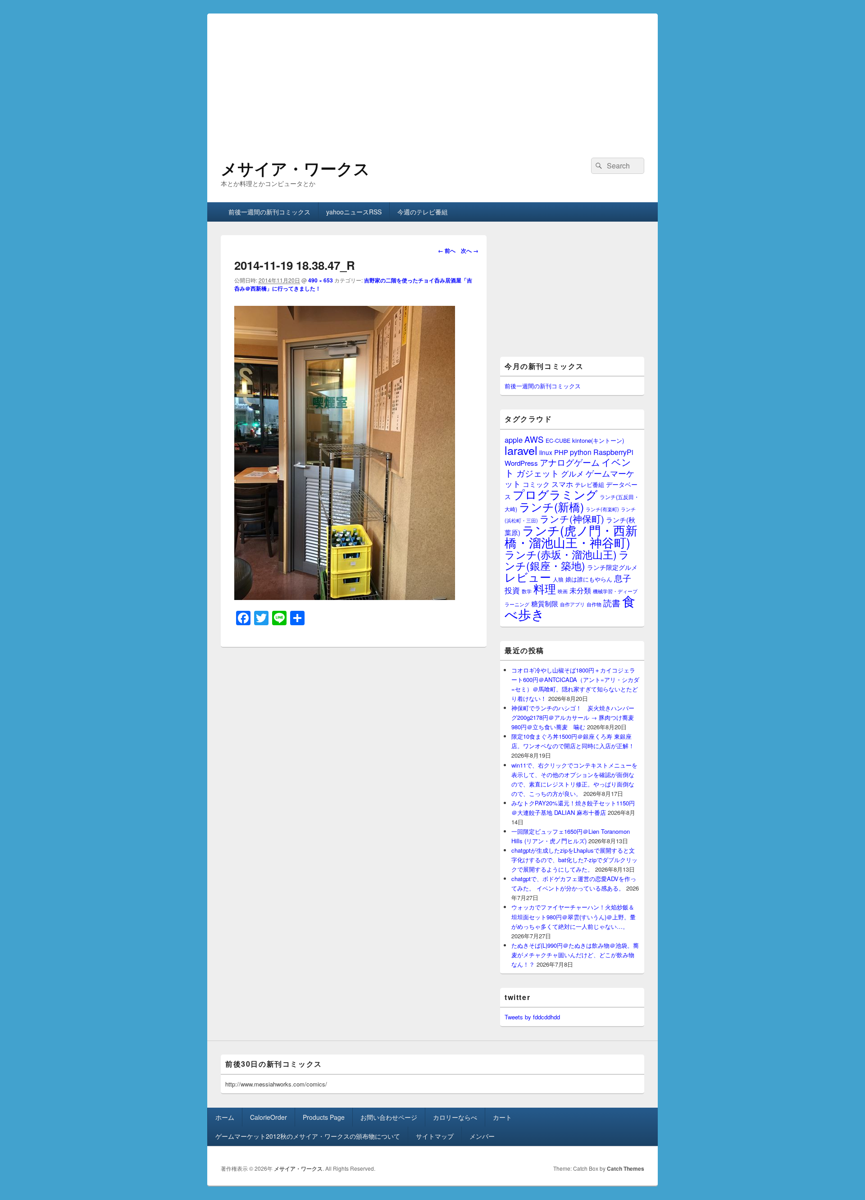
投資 (512, 589)
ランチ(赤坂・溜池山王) (561, 554)
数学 (527, 591)
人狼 (558, 579)
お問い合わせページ (388, 1117)
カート (502, 1117)
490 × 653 (320, 280)
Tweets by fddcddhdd (532, 1017)
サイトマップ (435, 1136)
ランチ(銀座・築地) (567, 560)
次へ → (469, 250)
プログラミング (555, 494)
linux (545, 452)
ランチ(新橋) (551, 506)
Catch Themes (625, 1168)
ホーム (224, 1117)
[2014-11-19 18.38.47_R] (344, 597)
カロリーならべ (455, 1117)
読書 (611, 602)
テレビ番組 (589, 484)
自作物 (594, 604)
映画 (563, 591)
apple (514, 439)
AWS (534, 439)
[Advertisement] (432, 77)
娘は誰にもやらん (588, 579)
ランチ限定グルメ (612, 567)
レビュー (528, 577)
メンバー (482, 1136)
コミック (536, 484)
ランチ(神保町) (572, 518)
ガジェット (537, 473)
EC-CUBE (558, 440)
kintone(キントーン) (598, 440)
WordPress (521, 463)
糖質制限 (544, 603)
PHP (561, 452)
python (581, 452)
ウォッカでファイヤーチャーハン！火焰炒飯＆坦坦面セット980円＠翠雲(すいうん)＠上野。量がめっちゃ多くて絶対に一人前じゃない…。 (573, 916)
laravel (521, 450)
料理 (544, 588)
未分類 (580, 590)
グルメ (572, 473)
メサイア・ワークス (295, 168)
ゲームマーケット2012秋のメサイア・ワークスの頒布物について (307, 1136)
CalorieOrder (268, 1117)
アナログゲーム (570, 462)
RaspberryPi (613, 451)
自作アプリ (572, 604)
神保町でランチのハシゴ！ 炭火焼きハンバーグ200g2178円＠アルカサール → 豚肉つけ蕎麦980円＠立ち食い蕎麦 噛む (572, 717)
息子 (622, 578)
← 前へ (446, 250)
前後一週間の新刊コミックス (269, 211)
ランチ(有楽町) (602, 509)
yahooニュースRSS (354, 211)
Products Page (324, 1117)
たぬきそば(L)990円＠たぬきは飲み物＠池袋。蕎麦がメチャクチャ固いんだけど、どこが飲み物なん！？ (575, 954)
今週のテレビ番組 (422, 211)
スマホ (562, 484)
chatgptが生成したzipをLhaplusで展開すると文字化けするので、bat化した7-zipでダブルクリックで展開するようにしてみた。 (574, 859)
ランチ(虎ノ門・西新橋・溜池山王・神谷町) (571, 536)
